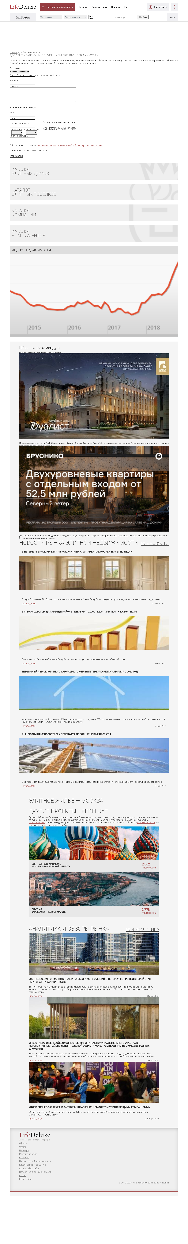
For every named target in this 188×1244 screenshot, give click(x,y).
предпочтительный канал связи (60, 128)
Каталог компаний (24, 212)
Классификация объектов (32, 1164)
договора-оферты (46, 145)
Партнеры (24, 1150)
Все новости (155, 543)
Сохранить (16, 156)
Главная (13, 52)
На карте (83, 7)
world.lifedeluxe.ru (146, 822)
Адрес (13, 75)
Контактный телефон (20, 123)
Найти (143, 17)
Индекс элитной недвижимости (35, 1161)
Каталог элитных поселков (34, 192)
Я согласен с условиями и (57, 145)
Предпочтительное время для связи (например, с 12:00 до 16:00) (42, 129)
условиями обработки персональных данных (80, 145)
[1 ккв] (99, 16)
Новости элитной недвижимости (35, 1172)
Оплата (22, 1147)
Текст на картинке (19, 136)
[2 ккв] (99, 18)
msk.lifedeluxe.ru (37, 822)
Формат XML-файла (29, 1168)
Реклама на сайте (28, 1154)
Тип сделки (15, 68)
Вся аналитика (142, 929)
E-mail (13, 118)
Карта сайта (25, 1179)
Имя (12, 112)
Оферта (23, 1143)
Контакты (24, 1157)
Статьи (22, 1175)
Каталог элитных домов (30, 171)
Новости (115, 7)
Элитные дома (99, 7)
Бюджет (14, 80)
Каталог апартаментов (28, 233)
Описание (14, 86)
